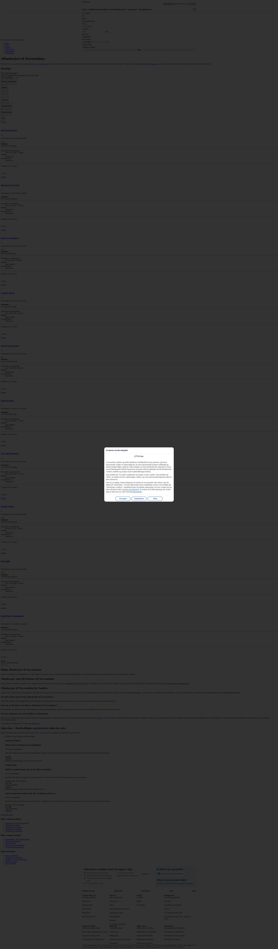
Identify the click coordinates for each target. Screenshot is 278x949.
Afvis (155, 499)
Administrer (139, 499)
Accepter (123, 499)
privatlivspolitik (136, 492)
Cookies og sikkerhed (130, 489)
